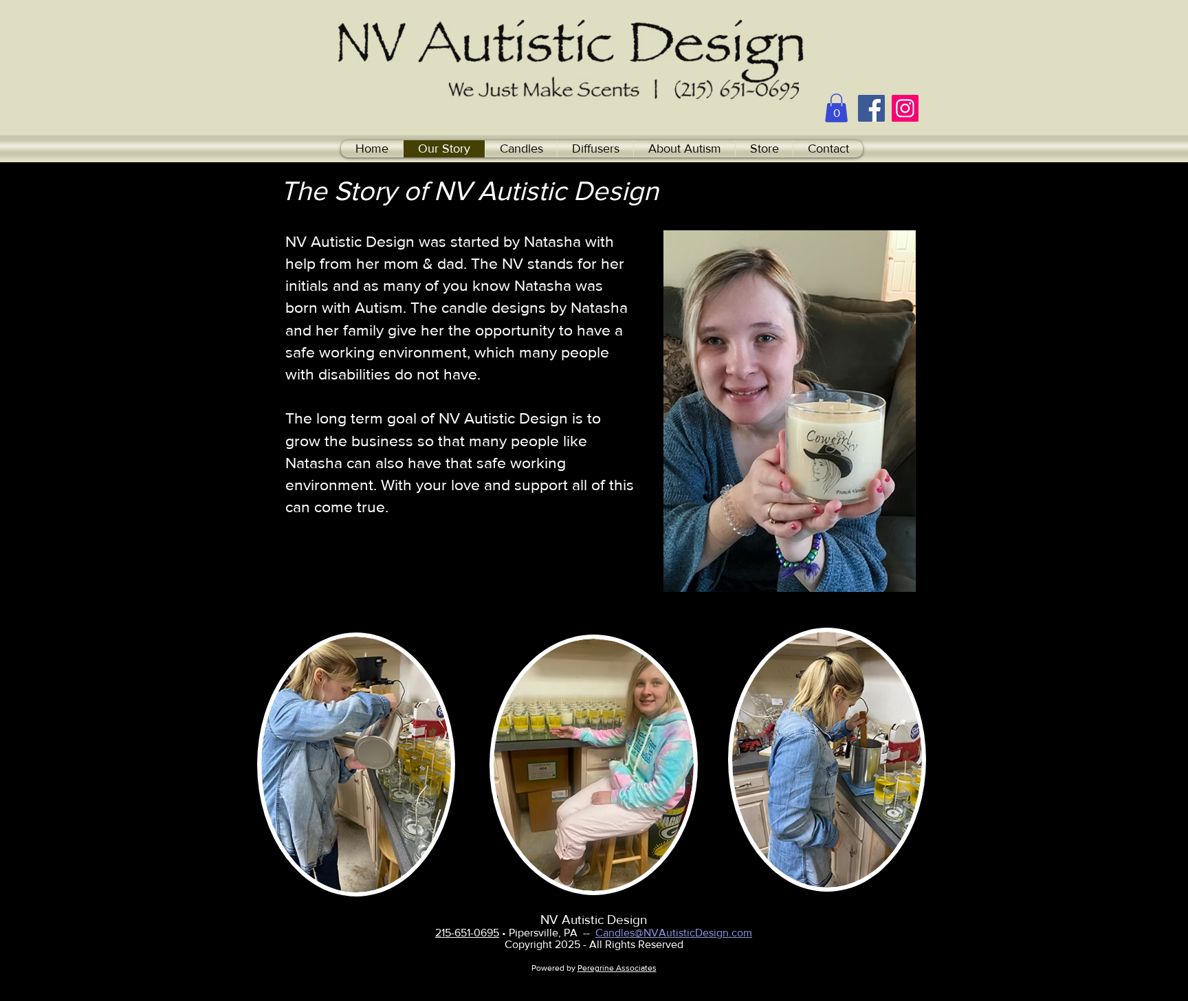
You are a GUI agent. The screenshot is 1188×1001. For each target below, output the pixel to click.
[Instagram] (905, 108)
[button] (836, 108)
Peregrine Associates (617, 968)
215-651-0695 (467, 932)
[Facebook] (871, 108)
